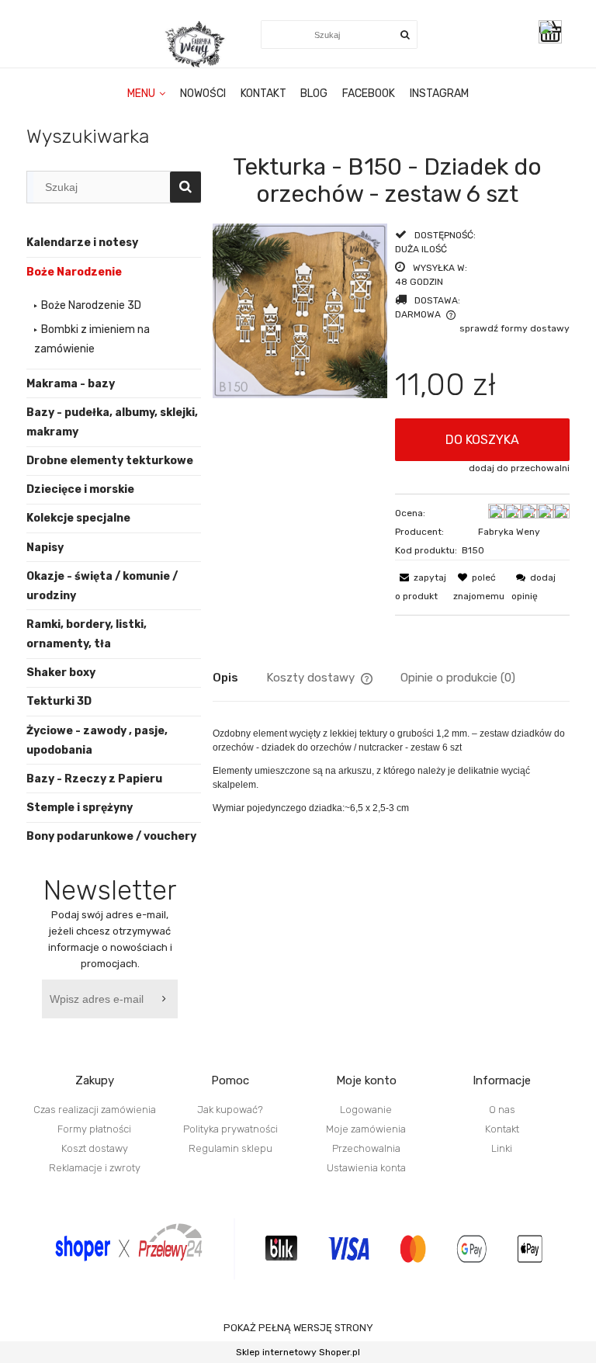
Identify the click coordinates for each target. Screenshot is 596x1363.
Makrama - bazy (70, 383)
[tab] (239, 677)
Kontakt (502, 1129)
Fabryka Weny (509, 531)
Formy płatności (94, 1129)
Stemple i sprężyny (79, 807)
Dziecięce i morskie (80, 489)
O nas (502, 1109)
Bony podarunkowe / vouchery (111, 836)
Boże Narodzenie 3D (91, 305)
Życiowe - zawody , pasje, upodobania (97, 740)
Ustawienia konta (366, 1168)
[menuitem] (146, 94)
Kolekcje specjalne (78, 518)
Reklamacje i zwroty (94, 1168)
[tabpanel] (391, 771)
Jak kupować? (230, 1109)
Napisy (45, 547)
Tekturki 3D (59, 701)
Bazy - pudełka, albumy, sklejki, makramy (112, 422)
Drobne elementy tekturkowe (109, 460)
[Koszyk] (554, 31)
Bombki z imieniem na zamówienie (92, 339)
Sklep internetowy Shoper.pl (298, 1352)
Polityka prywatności (230, 1129)
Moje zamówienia (366, 1129)
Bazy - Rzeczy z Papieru (94, 779)
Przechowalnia (366, 1148)
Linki (501, 1148)
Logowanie (366, 1109)
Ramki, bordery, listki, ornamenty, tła (86, 634)
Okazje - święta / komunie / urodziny (102, 586)
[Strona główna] (196, 44)
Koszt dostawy (94, 1148)
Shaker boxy (60, 672)
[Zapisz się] (166, 999)
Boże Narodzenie (74, 272)
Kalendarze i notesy (82, 242)
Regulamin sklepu (230, 1148)
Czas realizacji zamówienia (94, 1109)
